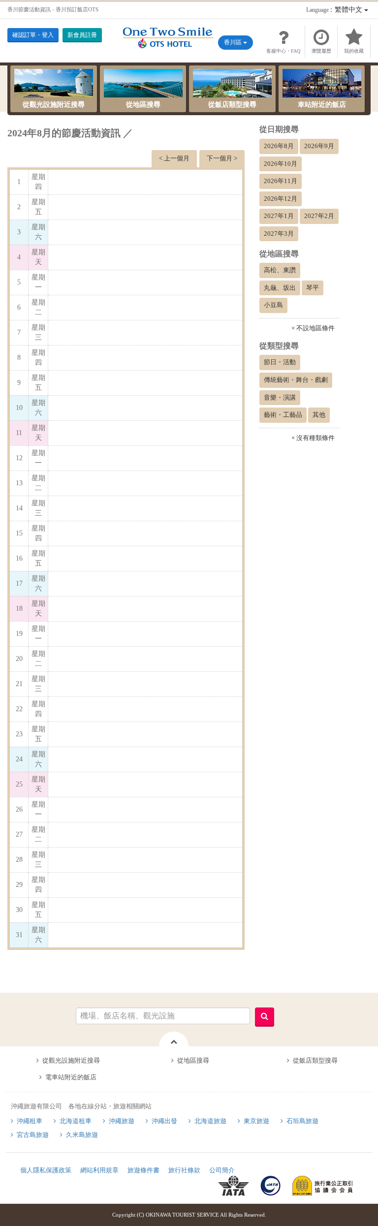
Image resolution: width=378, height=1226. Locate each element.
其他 (319, 414)
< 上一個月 (174, 158)
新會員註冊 (82, 34)
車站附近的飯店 (322, 104)
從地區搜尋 (143, 104)
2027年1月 (279, 216)
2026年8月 (279, 146)
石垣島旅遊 (302, 1121)
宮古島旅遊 (33, 1134)
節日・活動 (280, 362)
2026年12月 (280, 198)
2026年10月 (280, 163)
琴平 (312, 287)
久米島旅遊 (82, 1134)
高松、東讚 (280, 270)
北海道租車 (76, 1121)
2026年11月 (280, 181)
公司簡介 (222, 1170)
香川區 (233, 42)
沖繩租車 (29, 1121)
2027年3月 (279, 233)
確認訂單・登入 (33, 34)
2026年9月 (319, 146)
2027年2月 (319, 216)
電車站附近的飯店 (70, 1077)
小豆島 (273, 305)
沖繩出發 (164, 1121)
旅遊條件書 (143, 1170)
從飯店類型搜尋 (232, 104)
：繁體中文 (335, 9)
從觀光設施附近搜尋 (54, 104)
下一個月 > (222, 158)
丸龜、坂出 (280, 287)
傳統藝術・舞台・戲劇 (296, 379)
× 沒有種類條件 (313, 437)
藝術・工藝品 (283, 414)
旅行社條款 (184, 1170)
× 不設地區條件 (313, 328)
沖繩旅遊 (121, 1121)
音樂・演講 (280, 397)
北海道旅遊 (210, 1121)
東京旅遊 (256, 1121)
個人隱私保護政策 (45, 1170)
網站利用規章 (99, 1170)
